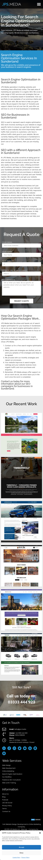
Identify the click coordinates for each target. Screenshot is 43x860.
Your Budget (8, 261)
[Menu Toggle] (39, 4)
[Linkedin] (35, 748)
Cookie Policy (16, 857)
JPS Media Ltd (15, 829)
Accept (21, 847)
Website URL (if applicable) (14, 270)
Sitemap (24, 829)
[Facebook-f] (9, 748)
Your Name (7, 252)
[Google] (30, 748)
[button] (40, 833)
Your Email (7, 242)
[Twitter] (19, 748)
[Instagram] (14, 748)
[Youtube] (25, 748)
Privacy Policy (25, 857)
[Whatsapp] (4, 748)
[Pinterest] (4, 753)
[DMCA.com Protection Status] (36, 820)
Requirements (8, 280)
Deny (21, 853)
